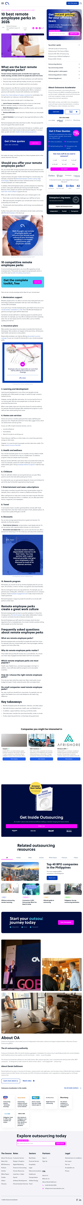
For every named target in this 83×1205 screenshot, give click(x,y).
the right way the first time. (22, 611)
